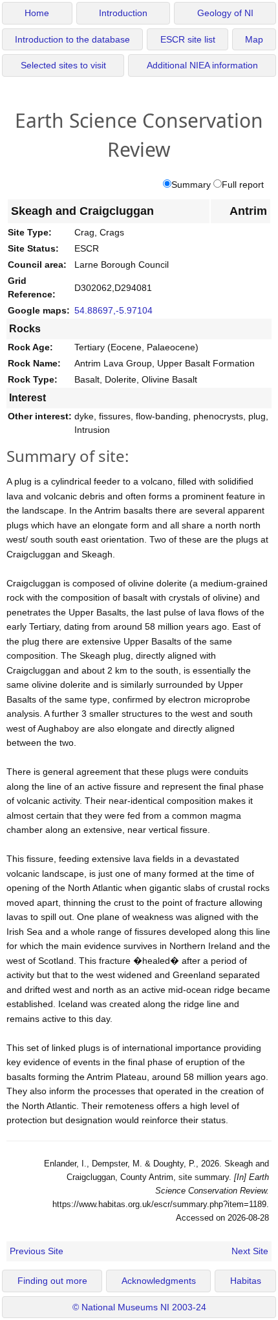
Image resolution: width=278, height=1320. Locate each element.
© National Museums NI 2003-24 (139, 1307)
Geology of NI (225, 13)
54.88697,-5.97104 (113, 310)
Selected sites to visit (63, 65)
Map (254, 40)
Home (37, 13)
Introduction (123, 13)
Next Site (249, 1251)
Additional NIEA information (202, 65)
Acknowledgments (159, 1281)
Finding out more (52, 1281)
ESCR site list (187, 40)
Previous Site (36, 1251)
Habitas (245, 1281)
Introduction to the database (72, 40)
